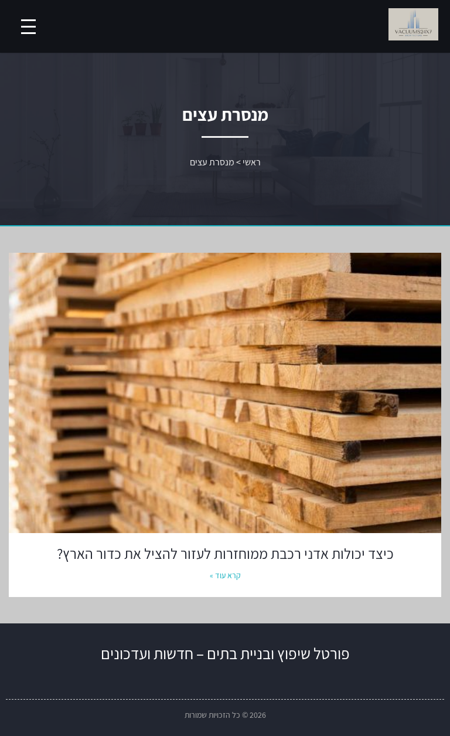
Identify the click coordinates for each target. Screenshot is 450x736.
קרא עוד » (225, 575)
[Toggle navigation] (28, 26)
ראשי (252, 162)
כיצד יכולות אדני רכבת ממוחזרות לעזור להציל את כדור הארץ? (225, 553)
